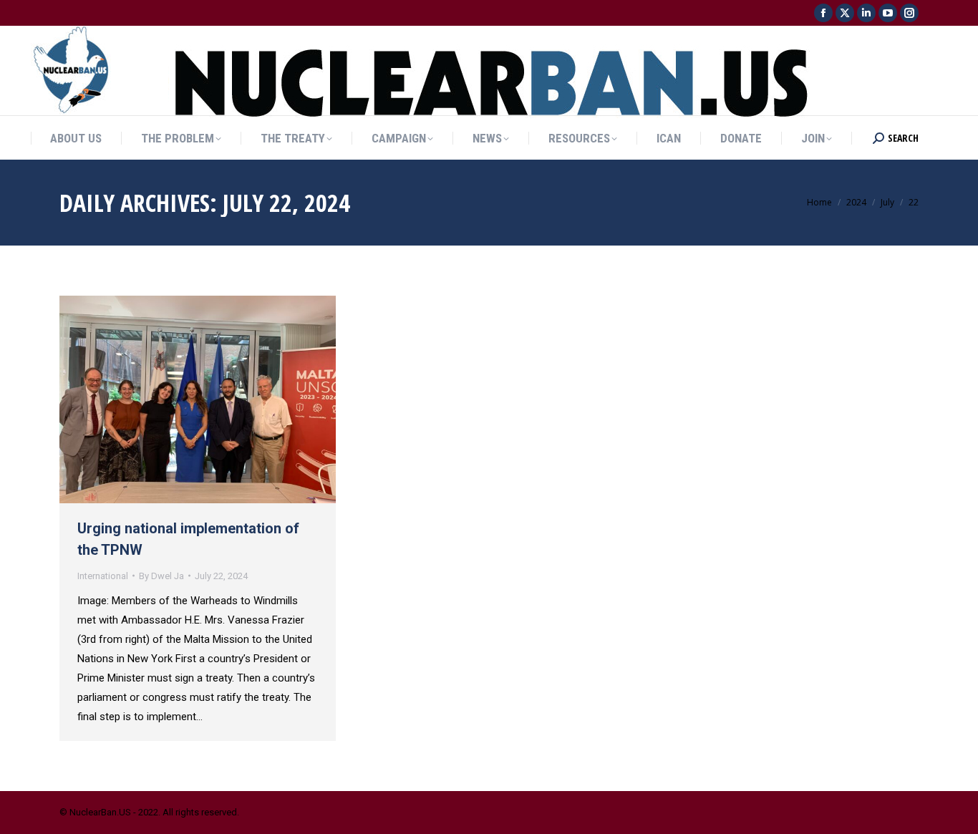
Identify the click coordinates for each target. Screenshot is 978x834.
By (161, 576)
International (102, 576)
